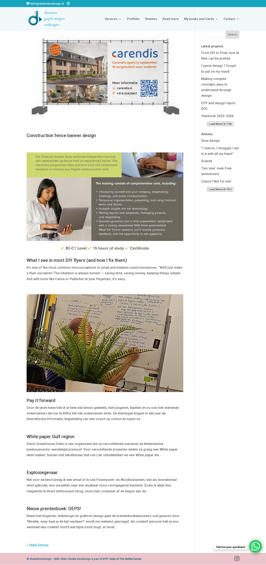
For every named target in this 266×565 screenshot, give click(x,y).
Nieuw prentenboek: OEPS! (54, 508)
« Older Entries (38, 545)
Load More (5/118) (220, 123)
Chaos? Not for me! (216, 181)
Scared (206, 161)
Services (111, 19)
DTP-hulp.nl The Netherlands (122, 558)
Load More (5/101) (220, 189)
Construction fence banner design (61, 135)
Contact (229, 19)
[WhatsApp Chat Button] (255, 546)
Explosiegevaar (42, 472)
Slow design (210, 141)
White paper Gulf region (50, 436)
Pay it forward (41, 400)
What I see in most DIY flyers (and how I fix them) (77, 260)
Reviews (151, 19)
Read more (171, 19)
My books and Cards (199, 19)
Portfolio (133, 19)
